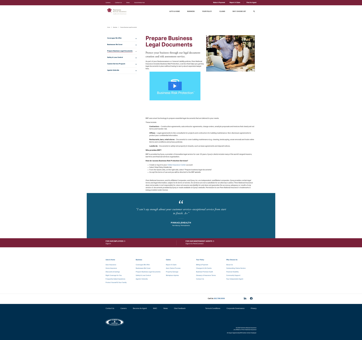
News (128, 2)
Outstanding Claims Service (236, 268)
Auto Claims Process (173, 268)
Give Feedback (179, 308)
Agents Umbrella (113, 70)
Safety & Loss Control (115, 57)
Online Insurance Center (176, 165)
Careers (108, 2)
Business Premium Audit (204, 272)
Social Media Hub (139, 2)
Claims (222, 11)
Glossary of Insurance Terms (206, 275)
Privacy (253, 308)
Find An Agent (251, 2)
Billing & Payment (202, 265)
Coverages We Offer (114, 38)
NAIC (155, 308)
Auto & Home (174, 11)
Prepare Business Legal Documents (120, 51)
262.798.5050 (219, 298)
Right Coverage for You (114, 275)
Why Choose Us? (239, 11)
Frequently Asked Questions (115, 279)
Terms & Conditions (212, 308)
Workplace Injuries (172, 275)
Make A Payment (219, 2)
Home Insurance (111, 268)
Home (108, 27)
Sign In (108, 244)
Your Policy (207, 11)
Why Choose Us (231, 260)
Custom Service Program (116, 64)
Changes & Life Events (204, 268)
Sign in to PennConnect (194, 244)
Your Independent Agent (234, 279)
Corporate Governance (235, 308)
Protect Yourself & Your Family (116, 282)
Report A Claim (235, 2)
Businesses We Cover (115, 44)
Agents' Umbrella (142, 279)
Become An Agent (140, 308)
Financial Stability (232, 272)
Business (191, 11)
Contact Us (118, 2)
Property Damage (172, 272)
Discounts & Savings (113, 272)
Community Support (233, 275)
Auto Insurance (111, 265)
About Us (229, 265)
